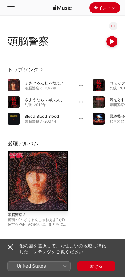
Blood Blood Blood (42, 116)
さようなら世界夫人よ (44, 99)
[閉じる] (10, 247)
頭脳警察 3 (16, 215)
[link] (25, 69)
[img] (62, 8)
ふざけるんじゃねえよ (44, 83)
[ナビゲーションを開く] (11, 8)
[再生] (111, 41)
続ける (96, 266)
